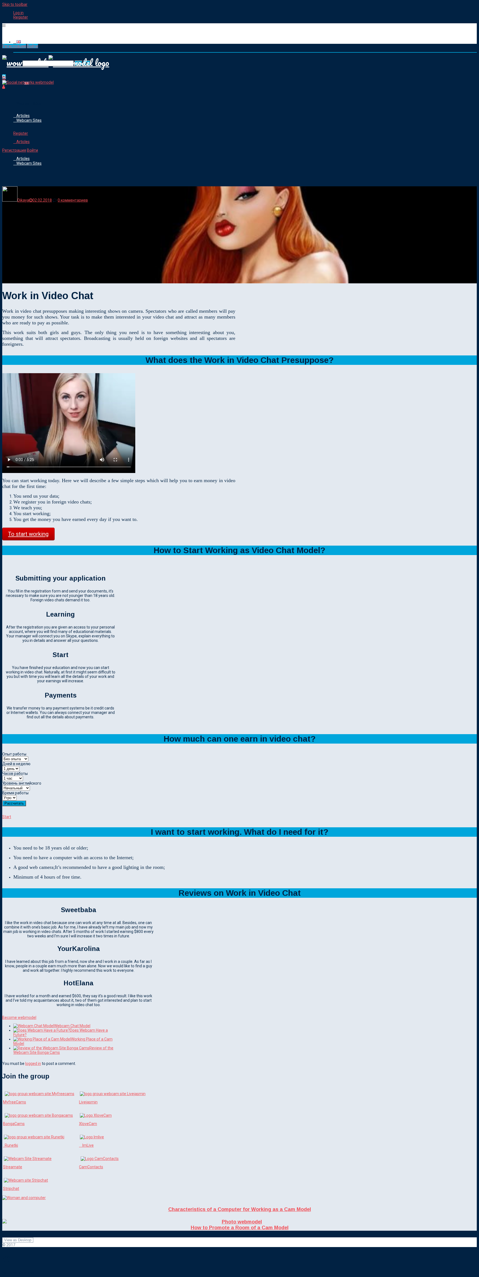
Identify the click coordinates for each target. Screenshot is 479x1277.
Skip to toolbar (14, 4)
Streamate (12, 1167)
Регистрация (14, 46)
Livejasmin (88, 1102)
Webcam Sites (29, 103)
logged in (33, 1063)
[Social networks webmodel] (28, 82)
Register (20, 17)
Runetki (10, 1145)
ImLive (86, 1145)
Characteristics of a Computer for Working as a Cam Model (239, 1209)
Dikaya (23, 200)
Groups (22, 124)
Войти (32, 46)
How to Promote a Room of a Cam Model (240, 1227)
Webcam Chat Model (72, 1026)
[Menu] (4, 25)
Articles (23, 115)
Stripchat (11, 1188)
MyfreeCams (14, 1102)
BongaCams (14, 1123)
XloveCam (88, 1123)
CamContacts (91, 1167)
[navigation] (239, 15)
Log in (18, 13)
